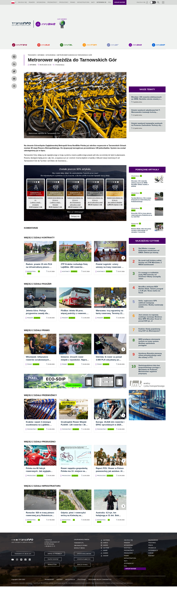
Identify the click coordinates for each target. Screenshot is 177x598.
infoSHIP (105, 555)
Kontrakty (66, 271)
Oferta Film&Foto (83, 559)
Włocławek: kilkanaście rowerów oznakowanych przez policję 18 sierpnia (37, 360)
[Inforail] (66, 45)
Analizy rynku (82, 564)
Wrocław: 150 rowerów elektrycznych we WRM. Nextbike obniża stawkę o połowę (146, 99)
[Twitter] (14, 71)
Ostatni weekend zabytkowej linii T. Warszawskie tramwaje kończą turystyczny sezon (145, 112)
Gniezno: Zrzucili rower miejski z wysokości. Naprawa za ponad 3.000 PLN (75, 360)
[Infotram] (90, 45)
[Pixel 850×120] (75, 381)
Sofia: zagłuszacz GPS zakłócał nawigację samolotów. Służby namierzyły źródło (150, 304)
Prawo (72, 2)
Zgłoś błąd (81, 579)
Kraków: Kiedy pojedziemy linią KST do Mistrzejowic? (149, 330)
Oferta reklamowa (84, 553)
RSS (109, 2)
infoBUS (105, 542)
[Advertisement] (117, 24)
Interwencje (101, 2)
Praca (150, 545)
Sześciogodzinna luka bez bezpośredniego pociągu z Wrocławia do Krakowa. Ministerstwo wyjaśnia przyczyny (149, 369)
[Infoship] (158, 45)
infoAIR (105, 550)
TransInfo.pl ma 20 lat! (23, 553)
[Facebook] (14, 56)
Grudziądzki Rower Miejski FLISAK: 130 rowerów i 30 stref (73, 425)
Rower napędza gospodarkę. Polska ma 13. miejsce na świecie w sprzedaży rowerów (75, 471)
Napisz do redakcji (55, 553)
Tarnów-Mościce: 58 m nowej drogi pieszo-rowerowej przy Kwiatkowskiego (141, 199)
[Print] (14, 86)
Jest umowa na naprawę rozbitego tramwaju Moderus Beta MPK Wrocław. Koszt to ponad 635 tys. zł (150, 318)
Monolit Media (79, 548)
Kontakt (151, 555)
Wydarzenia (41, 2)
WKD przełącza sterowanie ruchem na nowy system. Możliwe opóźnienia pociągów (149, 342)
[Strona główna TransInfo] (21, 24)
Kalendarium (153, 540)
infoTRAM (106, 548)
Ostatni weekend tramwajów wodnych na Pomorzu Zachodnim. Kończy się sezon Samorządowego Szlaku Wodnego (146, 126)
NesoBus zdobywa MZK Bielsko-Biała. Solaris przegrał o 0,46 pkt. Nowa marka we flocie (150, 290)
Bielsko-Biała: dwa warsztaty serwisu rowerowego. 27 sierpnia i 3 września (141, 230)
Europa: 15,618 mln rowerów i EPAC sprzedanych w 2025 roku (110, 425)
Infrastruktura (83, 2)
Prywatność (49, 579)
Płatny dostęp (53, 559)
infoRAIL (105, 545)
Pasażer (32, 2)
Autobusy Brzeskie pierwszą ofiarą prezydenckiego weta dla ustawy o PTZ (150, 355)
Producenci (63, 2)
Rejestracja (70, 579)
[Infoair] (112, 45)
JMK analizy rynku (80, 545)
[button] (153, 2)
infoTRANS (106, 540)
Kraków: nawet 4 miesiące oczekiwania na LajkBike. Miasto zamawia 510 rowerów (40, 425)
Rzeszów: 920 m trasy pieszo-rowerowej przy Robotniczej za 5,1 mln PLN (40, 516)
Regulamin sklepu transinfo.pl (100, 579)
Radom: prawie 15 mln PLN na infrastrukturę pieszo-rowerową (39, 267)
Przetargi (152, 542)
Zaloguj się (22, 2)
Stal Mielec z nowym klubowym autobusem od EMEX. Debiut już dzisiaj (148, 250)
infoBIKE (105, 553)
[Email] (14, 78)
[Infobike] (135, 45)
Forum (150, 553)
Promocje (152, 548)
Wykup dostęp (119, 2)
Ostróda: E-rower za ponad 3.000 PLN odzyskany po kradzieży (109, 360)
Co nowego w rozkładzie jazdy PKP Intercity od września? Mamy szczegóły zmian (149, 276)
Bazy (93, 2)
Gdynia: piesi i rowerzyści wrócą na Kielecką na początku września (73, 516)
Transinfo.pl (79, 543)
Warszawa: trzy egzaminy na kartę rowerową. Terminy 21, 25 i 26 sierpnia (109, 313)
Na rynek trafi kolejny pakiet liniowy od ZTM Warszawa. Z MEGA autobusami (150, 262)
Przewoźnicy (52, 2)
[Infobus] (43, 45)
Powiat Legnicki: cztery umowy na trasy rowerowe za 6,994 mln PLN (110, 267)
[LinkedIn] (14, 64)
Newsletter (52, 564)
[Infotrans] (19, 45)
